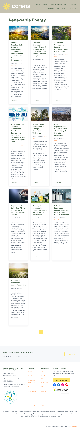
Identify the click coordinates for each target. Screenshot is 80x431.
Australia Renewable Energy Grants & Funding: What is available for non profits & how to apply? (39, 49)
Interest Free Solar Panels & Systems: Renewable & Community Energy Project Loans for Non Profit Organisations (17, 51)
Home (30, 371)
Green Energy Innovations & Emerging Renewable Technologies (38, 128)
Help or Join (44, 387)
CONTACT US (71, 354)
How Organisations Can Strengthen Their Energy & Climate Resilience (60, 129)
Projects (30, 387)
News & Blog (32, 391)
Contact (43, 391)
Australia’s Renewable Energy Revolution (18, 282)
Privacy (36, 406)
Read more (15, 101)
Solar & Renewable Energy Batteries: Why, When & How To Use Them (61, 210)
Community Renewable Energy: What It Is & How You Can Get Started (39, 210)
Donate (30, 376)
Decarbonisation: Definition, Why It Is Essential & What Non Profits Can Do (18, 210)
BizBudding (74, 426)
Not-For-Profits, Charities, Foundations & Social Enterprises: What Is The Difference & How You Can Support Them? (18, 133)
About (43, 371)
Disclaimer (43, 406)
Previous (30, 332)
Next (50, 332)
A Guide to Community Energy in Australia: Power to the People (61, 47)
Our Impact (44, 382)
